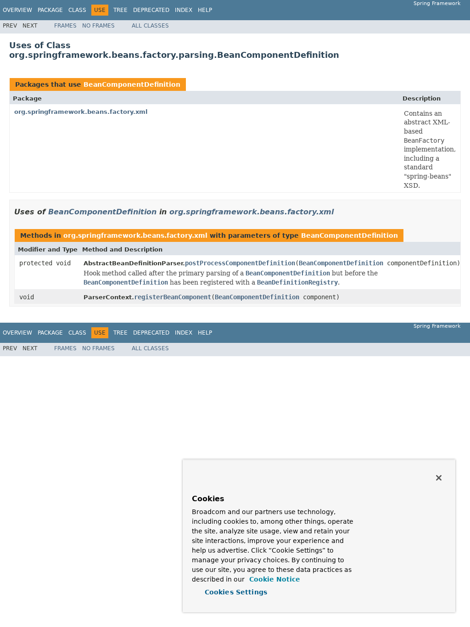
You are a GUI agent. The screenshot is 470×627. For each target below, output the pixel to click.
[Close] (439, 478)
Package (50, 10)
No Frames (98, 25)
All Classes (150, 25)
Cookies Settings (236, 592)
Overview (17, 10)
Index (183, 10)
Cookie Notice (273, 579)
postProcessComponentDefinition (240, 263)
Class (77, 10)
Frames (65, 25)
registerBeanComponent (172, 297)
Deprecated (151, 10)
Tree (120, 10)
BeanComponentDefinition (132, 84)
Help (205, 10)
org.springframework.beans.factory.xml (80, 111)
